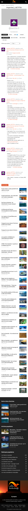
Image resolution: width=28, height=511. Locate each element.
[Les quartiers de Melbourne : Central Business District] (23, 238)
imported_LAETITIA (10, 48)
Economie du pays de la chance (8, 468)
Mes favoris (22, 37)
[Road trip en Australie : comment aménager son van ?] (23, 390)
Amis (15, 34)
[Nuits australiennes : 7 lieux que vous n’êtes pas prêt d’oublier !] (23, 287)
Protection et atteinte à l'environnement (10, 470)
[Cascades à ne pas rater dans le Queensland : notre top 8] (23, 252)
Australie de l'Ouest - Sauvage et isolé (10, 463)
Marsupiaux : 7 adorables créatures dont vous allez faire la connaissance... (18, 431)
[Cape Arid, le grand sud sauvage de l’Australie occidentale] (23, 349)
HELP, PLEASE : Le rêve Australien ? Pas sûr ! (15, 76)
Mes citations (14, 37)
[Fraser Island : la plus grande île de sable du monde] (23, 190)
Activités (5, 34)
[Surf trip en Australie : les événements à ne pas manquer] (23, 204)
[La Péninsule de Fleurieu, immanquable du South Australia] (23, 211)
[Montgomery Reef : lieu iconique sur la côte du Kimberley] (23, 362)
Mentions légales (22, 505)
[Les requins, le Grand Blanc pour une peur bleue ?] (23, 218)
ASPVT (24, 506)
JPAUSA (16, 506)
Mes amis (5, 40)
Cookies (15, 505)
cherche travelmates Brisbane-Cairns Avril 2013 (15, 50)
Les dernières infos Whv (7, 461)
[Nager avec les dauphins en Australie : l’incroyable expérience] (23, 280)
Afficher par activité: (5, 43)
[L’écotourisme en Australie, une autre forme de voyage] (23, 321)
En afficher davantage (15, 68)
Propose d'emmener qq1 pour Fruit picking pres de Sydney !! (15, 126)
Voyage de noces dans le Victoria (9, 230)
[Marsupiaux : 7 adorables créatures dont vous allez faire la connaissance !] (5, 431)
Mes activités (6, 37)
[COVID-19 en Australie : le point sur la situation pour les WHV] (23, 245)
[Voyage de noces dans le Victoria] (23, 231)
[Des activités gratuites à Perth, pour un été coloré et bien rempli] (23, 293)
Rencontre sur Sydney (11, 173)
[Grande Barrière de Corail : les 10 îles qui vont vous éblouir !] (23, 273)
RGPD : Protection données (7, 505)
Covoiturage (14, 103)
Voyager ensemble (16, 53)
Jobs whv (14, 78)
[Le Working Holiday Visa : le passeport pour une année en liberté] (5, 438)
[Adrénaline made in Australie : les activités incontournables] (23, 328)
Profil (10, 34)
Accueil (2, 5)
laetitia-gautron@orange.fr (12, 141)
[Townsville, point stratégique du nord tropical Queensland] (23, 300)
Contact (8, 506)
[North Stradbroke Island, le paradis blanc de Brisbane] (23, 259)
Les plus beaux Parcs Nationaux (8, 459)
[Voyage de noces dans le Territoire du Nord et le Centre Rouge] (23, 224)
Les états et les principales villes (8, 466)
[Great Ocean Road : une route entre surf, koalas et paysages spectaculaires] (23, 197)
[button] (26, 2)
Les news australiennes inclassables (9, 472)
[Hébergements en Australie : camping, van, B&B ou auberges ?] (23, 369)
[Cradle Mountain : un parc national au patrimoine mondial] (23, 376)
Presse (12, 506)
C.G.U (4, 506)
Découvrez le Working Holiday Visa (9, 457)
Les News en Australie (6, 455)
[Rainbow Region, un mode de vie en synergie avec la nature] (23, 383)
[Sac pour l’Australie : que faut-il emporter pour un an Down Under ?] (23, 266)
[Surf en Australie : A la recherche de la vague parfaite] (23, 335)
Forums (22, 34)
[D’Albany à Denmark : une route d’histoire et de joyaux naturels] (23, 307)
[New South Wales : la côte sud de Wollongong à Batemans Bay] (23, 355)
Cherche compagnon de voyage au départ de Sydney (15, 101)
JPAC (20, 506)
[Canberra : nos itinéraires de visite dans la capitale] (23, 314)
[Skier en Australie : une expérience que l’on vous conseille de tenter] (23, 342)
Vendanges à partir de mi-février (13, 149)
